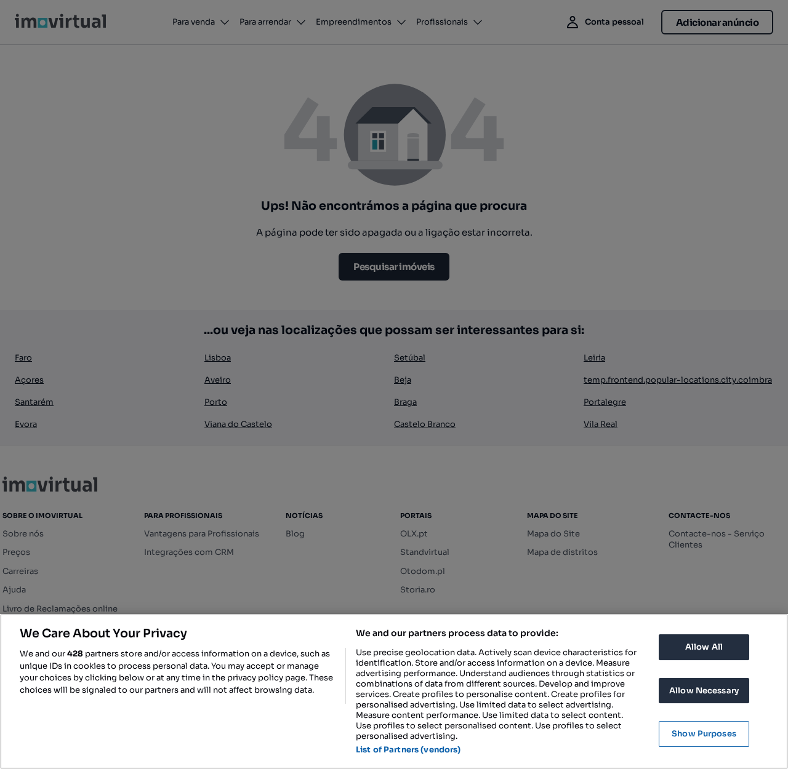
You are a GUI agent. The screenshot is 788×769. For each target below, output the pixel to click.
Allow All (704, 647)
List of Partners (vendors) (408, 749)
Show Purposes (704, 733)
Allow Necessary (704, 690)
